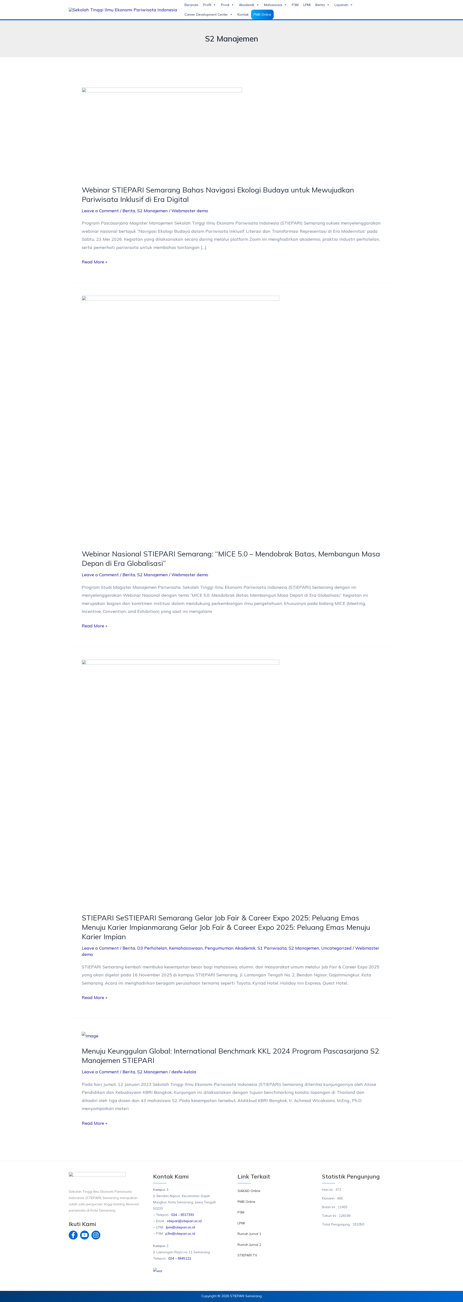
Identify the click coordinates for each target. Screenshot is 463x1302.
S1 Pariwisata (272, 948)
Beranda (191, 5)
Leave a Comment (100, 210)
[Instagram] (95, 1235)
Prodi (225, 5)
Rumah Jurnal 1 (249, 1234)
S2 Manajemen (152, 210)
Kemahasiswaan (186, 948)
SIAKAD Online (249, 1191)
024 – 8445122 (179, 1258)
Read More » (94, 261)
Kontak (243, 14)
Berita (320, 5)
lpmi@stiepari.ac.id (180, 1227)
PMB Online (262, 14)
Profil (207, 5)
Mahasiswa (273, 5)
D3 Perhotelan (152, 948)
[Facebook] (73, 1235)
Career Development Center (206, 14)
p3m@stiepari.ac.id (180, 1233)
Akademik (246, 5)
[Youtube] (84, 1235)
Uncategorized (336, 948)
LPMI (307, 5)
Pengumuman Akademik (230, 948)
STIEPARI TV (247, 1255)
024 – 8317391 (182, 1215)
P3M (295, 5)
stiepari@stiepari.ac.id (184, 1221)
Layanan (341, 5)
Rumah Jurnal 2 (249, 1244)
